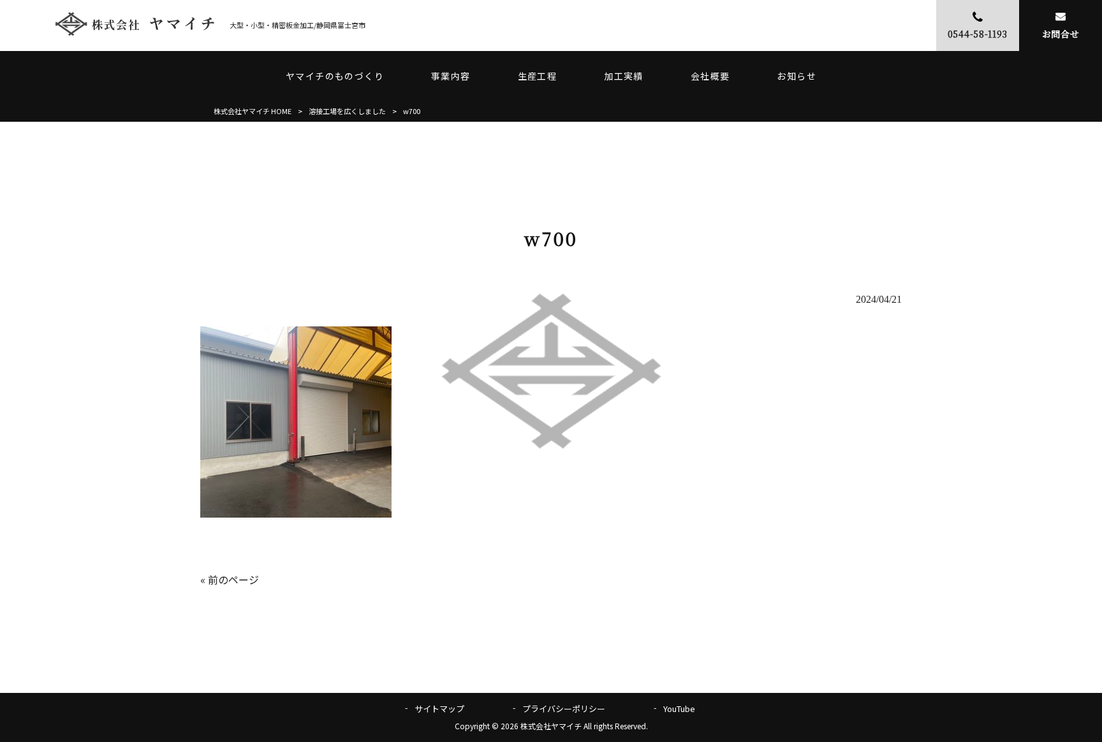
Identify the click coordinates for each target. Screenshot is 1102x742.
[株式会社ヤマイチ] (134, 25)
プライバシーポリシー (563, 708)
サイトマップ (439, 708)
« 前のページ (229, 579)
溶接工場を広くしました (347, 111)
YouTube (679, 708)
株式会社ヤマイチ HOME (252, 111)
